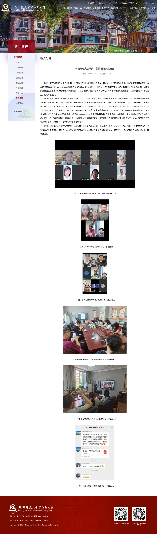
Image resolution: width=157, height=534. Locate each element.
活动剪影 (87, 8)
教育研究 (105, 8)
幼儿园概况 (68, 8)
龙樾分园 (19, 83)
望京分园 (19, 78)
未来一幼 (19, 93)
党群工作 (133, 8)
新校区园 (19, 88)
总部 (17, 62)
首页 (117, 51)
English (144, 3)
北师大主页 (113, 3)
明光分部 (19, 98)
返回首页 (91, 3)
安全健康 (96, 8)
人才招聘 (151, 8)
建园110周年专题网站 (129, 3)
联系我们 (102, 3)
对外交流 (124, 8)
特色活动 (142, 8)
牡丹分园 (19, 73)
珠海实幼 (19, 103)
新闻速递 (130, 51)
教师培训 (114, 8)
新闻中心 (78, 8)
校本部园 (19, 68)
